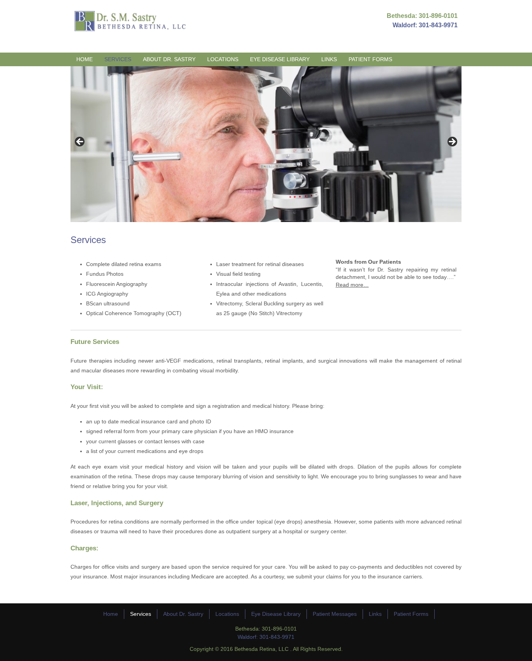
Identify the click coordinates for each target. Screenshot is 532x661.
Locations (222, 59)
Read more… (352, 285)
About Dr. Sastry (169, 59)
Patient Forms (370, 59)
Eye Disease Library (280, 59)
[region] (266, 144)
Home (84, 59)
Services (117, 59)
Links (329, 59)
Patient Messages (335, 614)
